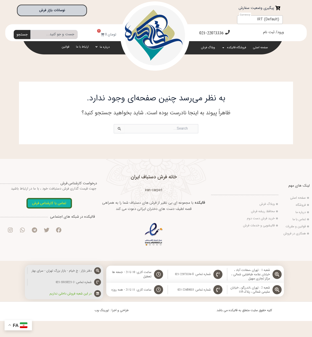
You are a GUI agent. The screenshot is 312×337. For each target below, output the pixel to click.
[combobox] (54, 34)
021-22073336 (211, 33)
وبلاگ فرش (208, 47)
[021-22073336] (227, 32)
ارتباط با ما (82, 46)
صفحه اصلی (260, 47)
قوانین (65, 46)
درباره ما (105, 47)
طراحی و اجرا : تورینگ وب (112, 310)
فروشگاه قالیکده (236, 47)
